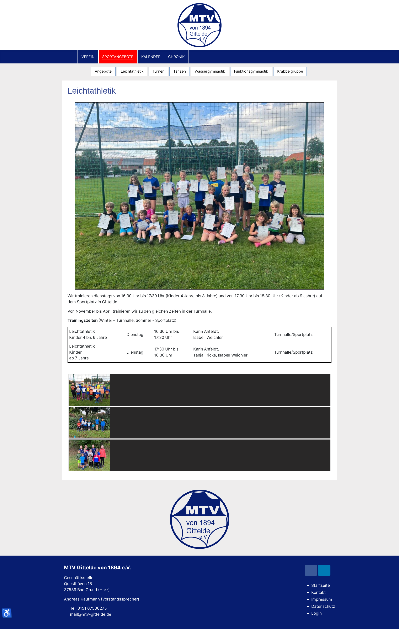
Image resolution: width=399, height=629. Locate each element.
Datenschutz (323, 606)
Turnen (158, 71)
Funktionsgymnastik (251, 71)
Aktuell (70, 57)
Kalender (150, 56)
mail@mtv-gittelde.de (90, 614)
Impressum (321, 599)
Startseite (320, 585)
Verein (88, 56)
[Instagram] (324, 570)
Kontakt (318, 592)
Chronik (176, 56)
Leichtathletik (132, 71)
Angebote (103, 71)
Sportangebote (117, 56)
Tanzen (179, 71)
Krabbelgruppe (290, 71)
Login (316, 613)
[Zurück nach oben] (392, 621)
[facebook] (311, 570)
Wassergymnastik (210, 71)
